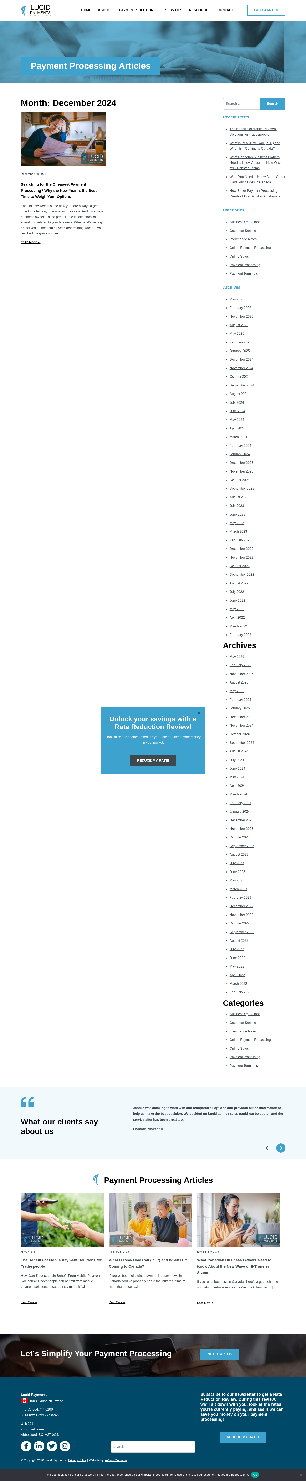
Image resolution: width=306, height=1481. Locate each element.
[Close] (199, 713)
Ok (255, 1474)
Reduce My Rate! (153, 761)
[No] (301, 1475)
